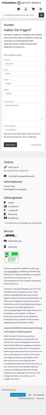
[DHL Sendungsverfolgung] (12, 235)
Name (6, 70)
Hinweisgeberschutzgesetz (15, 189)
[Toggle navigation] (40, 9)
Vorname (7, 60)
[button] (18, 9)
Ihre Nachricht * (9, 102)
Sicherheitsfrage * (10, 126)
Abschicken (10, 144)
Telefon (6, 90)
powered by (6, 390)
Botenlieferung (14, 241)
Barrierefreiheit (38, 395)
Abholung (12, 247)
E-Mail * (6, 80)
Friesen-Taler (9, 186)
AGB (29, 395)
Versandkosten (12, 271)
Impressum (40, 398)
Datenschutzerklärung (26, 398)
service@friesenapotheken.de (21, 176)
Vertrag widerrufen (18, 395)
